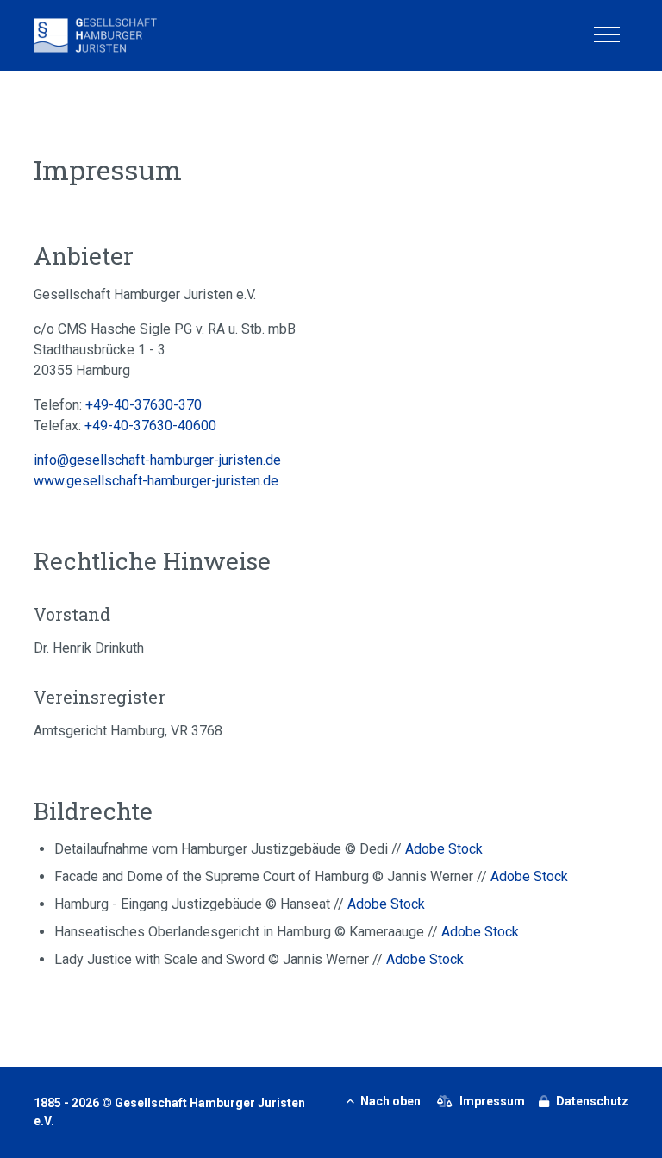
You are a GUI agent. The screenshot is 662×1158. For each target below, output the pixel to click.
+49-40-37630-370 (143, 405)
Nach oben (390, 1101)
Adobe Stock (444, 849)
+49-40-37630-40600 (150, 425)
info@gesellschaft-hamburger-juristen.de (157, 460)
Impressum (492, 1101)
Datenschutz (592, 1101)
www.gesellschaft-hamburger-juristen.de (156, 481)
